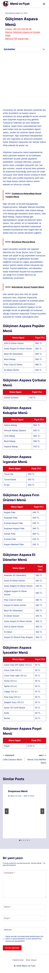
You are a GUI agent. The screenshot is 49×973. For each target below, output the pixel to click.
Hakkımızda (18, 960)
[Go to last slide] (7, 811)
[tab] (19, 840)
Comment (9, 873)
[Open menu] (44, 4)
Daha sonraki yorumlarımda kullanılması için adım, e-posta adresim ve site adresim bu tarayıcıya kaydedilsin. (24, 938)
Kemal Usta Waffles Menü (36, 759)
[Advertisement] (24, 80)
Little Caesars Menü (12, 757)
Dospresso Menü (17, 791)
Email (7, 918)
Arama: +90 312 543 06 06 (18, 29)
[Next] (42, 811)
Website (8, 930)
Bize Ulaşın (31, 960)
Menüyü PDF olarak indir (17, 38)
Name (7, 907)
